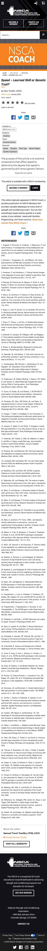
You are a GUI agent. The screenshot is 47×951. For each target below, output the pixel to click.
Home (5, 73)
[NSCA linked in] (32, 948)
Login (35, 188)
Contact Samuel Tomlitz (16, 837)
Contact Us (23, 924)
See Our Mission (23, 893)
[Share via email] (33, 117)
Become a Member (18, 188)
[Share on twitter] (20, 117)
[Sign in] (36, 3)
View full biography (16, 844)
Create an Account (33, 23)
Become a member (13, 23)
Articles (24, 73)
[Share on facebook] (14, 117)
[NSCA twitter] (15, 948)
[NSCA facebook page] (20, 948)
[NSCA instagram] (26, 948)
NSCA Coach (6, 94)
